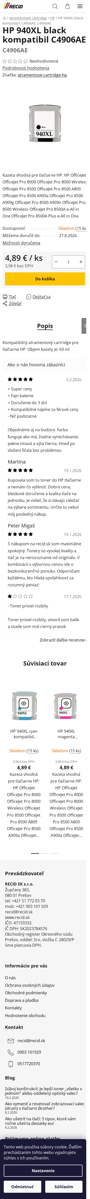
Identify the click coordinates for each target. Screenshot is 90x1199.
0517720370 (29, 1063)
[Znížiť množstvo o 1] (56, 262)
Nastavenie (43, 1170)
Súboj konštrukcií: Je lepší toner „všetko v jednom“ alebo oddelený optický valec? (43, 1091)
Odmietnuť (22, 1186)
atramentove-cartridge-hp (42, 75)
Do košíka (45, 279)
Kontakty (13, 1008)
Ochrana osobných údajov (29, 985)
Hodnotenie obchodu (25, 1015)
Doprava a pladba (21, 1000)
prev (5, 723)
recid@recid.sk (31, 1040)
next (85, 723)
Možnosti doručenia (21, 243)
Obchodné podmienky (26, 993)
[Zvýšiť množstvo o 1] (81, 262)
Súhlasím (63, 1186)
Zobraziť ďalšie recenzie (62, 640)
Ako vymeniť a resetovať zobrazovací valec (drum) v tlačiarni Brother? (44, 1106)
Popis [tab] (45, 325)
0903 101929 (29, 1052)
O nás (10, 977)
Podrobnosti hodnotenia (25, 68)
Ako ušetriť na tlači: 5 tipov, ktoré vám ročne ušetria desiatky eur (40, 1121)
